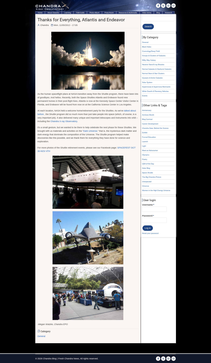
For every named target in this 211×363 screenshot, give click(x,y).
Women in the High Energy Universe (156, 190)
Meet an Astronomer (150, 150)
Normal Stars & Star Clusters (153, 73)
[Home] (53, 5)
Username (147, 205)
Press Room (109, 13)
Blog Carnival (147, 119)
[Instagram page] (168, 5)
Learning (67, 13)
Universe (145, 186)
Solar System (147, 82)
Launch (145, 141)
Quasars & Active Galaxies (152, 78)
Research (168, 13)
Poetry (144, 159)
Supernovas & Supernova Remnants (156, 87)
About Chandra (53, 13)
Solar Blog (146, 168)
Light (144, 146)
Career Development (150, 124)
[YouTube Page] (173, 5)
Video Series (146, 13)
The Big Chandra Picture (151, 177)
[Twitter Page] (163, 5)
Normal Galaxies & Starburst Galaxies (156, 69)
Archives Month (148, 115)
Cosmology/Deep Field (151, 51)
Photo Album (94, 13)
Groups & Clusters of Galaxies (153, 56)
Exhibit (144, 133)
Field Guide (80, 13)
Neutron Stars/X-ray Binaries (153, 64)
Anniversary (146, 110)
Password (147, 216)
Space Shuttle (147, 173)
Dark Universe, (90, 131)
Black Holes (146, 47)
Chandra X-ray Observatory (63, 121)
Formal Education (149, 137)
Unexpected (146, 182)
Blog (158, 13)
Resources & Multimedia (128, 13)
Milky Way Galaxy (149, 60)
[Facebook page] (158, 5)
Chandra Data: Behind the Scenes (155, 128)
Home (40, 13)
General (41, 336)
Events (144, 96)
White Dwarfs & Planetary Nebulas (155, 91)
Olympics (145, 155)
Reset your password (150, 233)
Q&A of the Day (148, 164)
